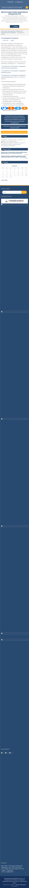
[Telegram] (17, 108)
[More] (24, 108)
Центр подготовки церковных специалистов (14, 13)
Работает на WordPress (9, 884)
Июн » (6, 180)
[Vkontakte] (4, 108)
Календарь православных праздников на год (14, 132)
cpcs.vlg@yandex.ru (19, 2)
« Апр (2, 180)
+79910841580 (10, 2)
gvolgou (12, 40)
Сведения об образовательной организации (12, 7)
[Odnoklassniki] (11, 108)
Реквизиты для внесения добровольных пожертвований (14, 127)
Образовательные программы (8, 32)
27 (26, 175)
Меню (16, 26)
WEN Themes (14, 886)
